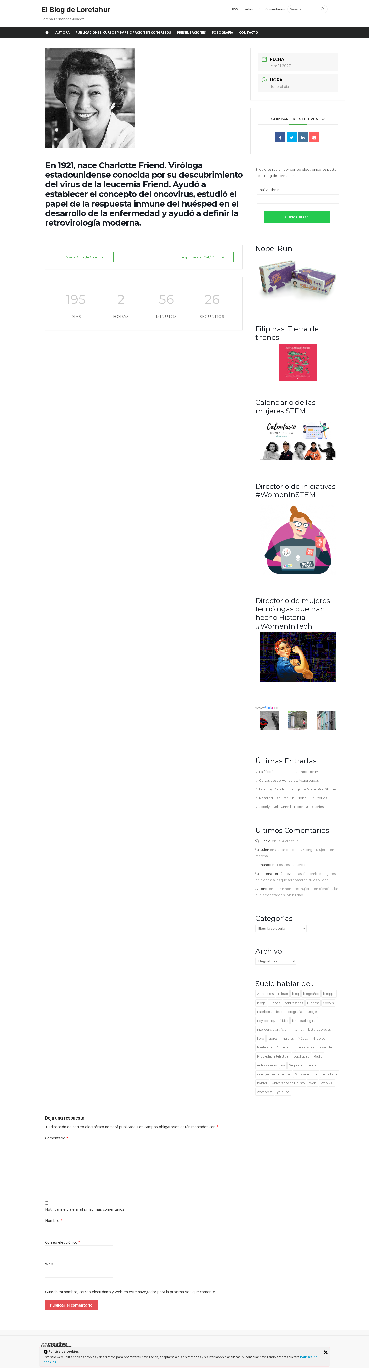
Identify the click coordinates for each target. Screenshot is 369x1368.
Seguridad (296, 1065)
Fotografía (222, 32)
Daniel (266, 841)
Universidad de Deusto (288, 1083)
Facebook (264, 1012)
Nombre (54, 1220)
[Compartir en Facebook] (280, 137)
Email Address (268, 190)
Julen (265, 850)
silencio (314, 1065)
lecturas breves (319, 1029)
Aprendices (265, 994)
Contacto (248, 32)
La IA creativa (287, 841)
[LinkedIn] (303, 137)
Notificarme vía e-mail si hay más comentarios (85, 1209)
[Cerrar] (326, 1352)
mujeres (288, 1038)
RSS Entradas (242, 9)
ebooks (328, 1003)
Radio (318, 1056)
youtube (283, 1092)
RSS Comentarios (272, 9)
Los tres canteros (291, 865)
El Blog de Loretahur (76, 9)
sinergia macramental (274, 1074)
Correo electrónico (62, 1242)
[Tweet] (292, 137)
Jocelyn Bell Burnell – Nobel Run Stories (291, 807)
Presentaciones (191, 32)
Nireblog (319, 1038)
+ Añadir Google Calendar (84, 257)
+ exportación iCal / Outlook (202, 257)
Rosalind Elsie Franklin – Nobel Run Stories (293, 798)
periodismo (305, 1047)
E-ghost (313, 1003)
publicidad (302, 1056)
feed (279, 1012)
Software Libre (306, 1074)
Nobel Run (285, 1047)
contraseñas (294, 1003)
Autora (62, 32)
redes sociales (267, 1065)
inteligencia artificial (272, 1029)
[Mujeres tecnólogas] (298, 681)
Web (312, 1083)
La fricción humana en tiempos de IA (288, 772)
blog (295, 994)
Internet (298, 1029)
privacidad (326, 1047)
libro (260, 1038)
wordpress (264, 1092)
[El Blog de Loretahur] (46, 32)
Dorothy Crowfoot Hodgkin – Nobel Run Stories (297, 789)
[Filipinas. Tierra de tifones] (298, 380)
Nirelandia (264, 1047)
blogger (329, 994)
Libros (272, 1038)
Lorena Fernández (276, 874)
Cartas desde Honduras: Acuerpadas (289, 780)
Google (311, 1012)
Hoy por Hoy (266, 1021)
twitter (262, 1083)
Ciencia (275, 1003)
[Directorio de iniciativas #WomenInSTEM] (298, 573)
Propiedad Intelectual (273, 1056)
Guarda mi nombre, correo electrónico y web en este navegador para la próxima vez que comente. (130, 1291)
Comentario (56, 1137)
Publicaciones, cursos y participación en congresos (123, 32)
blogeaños (311, 994)
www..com (268, 708)
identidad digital (304, 1021)
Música (303, 1038)
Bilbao (283, 994)
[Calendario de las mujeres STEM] (298, 459)
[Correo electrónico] (314, 137)
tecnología (329, 1074)
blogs (261, 1003)
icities (284, 1021)
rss (283, 1065)
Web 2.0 (327, 1083)
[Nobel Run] (297, 301)
